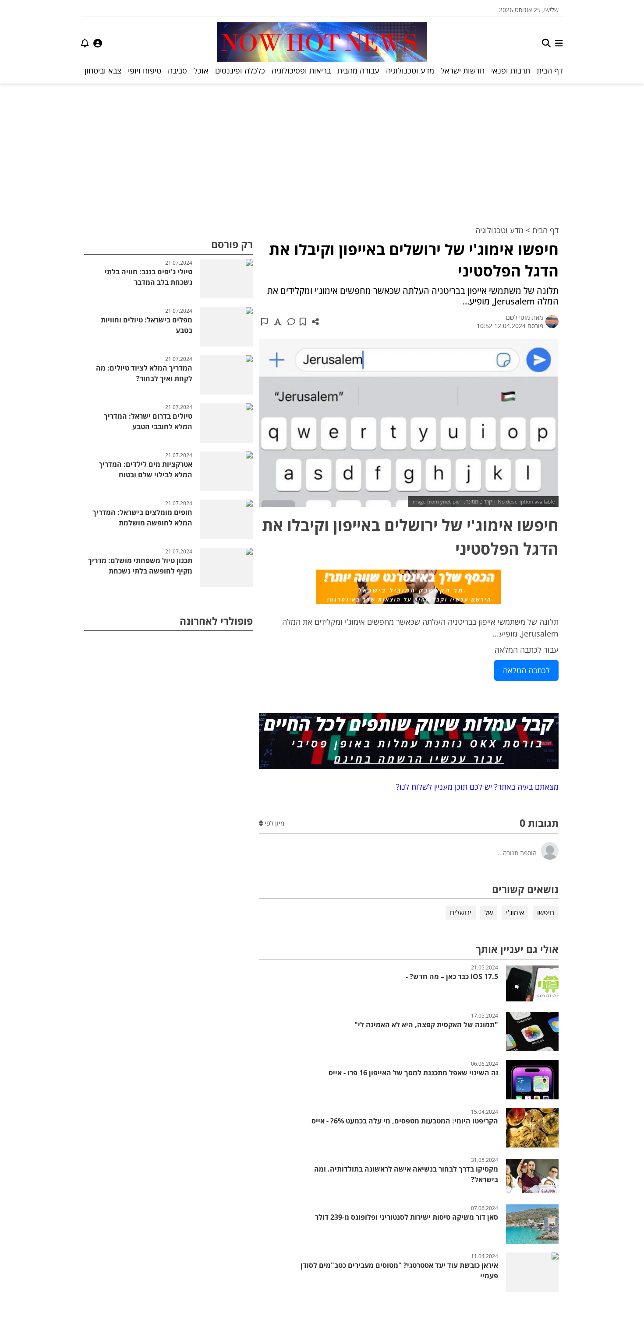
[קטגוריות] (559, 43)
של (489, 912)
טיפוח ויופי (144, 70)
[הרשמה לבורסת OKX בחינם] (409, 743)
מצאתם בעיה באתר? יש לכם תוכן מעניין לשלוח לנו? (475, 786)
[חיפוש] (546, 43)
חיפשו (545, 912)
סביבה (177, 70)
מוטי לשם (518, 317)
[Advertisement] (322, 149)
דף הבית (550, 70)
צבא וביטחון (103, 70)
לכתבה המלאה (526, 670)
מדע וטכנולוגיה (410, 70)
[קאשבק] (408, 588)
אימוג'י (515, 912)
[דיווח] (264, 321)
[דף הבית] (322, 43)
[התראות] (85, 43)
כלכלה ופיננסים (240, 70)
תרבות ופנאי (510, 70)
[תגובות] (291, 321)
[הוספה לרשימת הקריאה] (303, 321)
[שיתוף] (315, 321)
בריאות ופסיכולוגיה (301, 70)
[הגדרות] (97, 43)
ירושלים (460, 912)
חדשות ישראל (463, 70)
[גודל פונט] (277, 321)
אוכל (201, 70)
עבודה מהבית (358, 70)
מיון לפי (273, 823)
